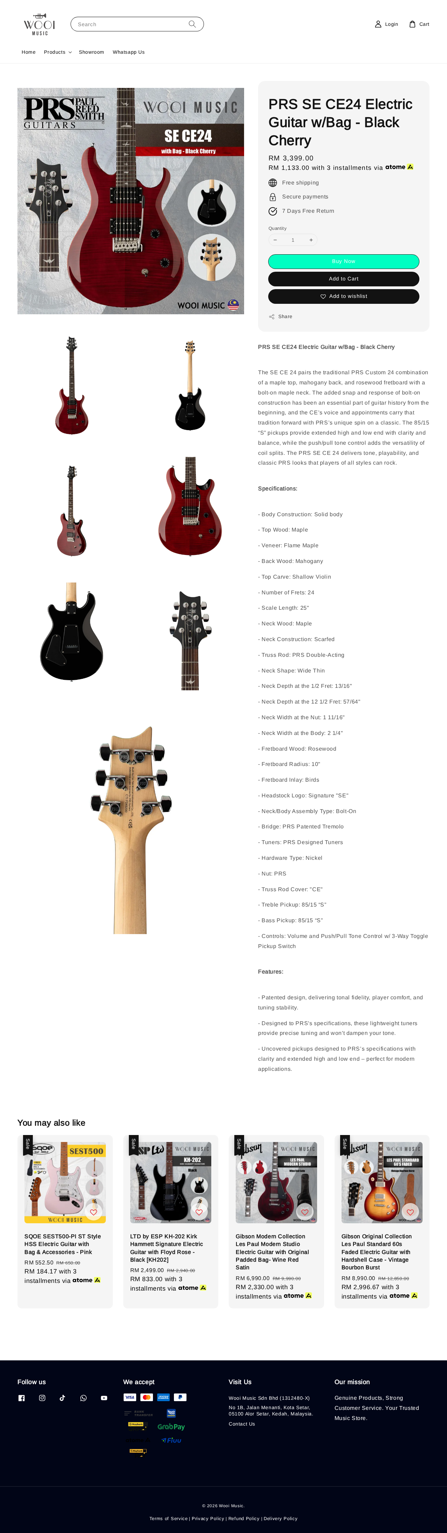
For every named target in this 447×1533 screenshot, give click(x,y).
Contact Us (242, 1424)
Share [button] (285, 316)
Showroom (91, 52)
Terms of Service (168, 1518)
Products (54, 52)
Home (29, 52)
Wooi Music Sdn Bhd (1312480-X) (269, 1398)
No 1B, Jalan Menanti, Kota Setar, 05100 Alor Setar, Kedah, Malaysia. (271, 1410)
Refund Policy (244, 1518)
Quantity (278, 228)
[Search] (192, 24)
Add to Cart (344, 278)
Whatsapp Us (129, 52)
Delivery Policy (281, 1518)
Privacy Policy (208, 1518)
